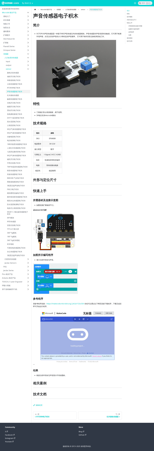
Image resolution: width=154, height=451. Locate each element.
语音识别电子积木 (14, 225)
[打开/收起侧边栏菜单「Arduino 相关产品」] (28, 278)
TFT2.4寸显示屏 (13, 229)
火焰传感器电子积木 (14, 84)
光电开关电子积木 (14, 103)
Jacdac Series (8, 270)
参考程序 (131, 32)
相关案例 (129, 38)
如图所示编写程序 (134, 29)
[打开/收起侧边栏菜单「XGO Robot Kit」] (28, 39)
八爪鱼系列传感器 (11, 58)
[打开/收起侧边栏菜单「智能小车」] (28, 23)
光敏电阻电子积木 (14, 137)
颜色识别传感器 (13, 73)
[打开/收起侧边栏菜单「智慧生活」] (28, 27)
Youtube (8, 441)
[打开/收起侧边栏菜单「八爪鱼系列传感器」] (28, 57)
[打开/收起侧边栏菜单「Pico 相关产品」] (28, 274)
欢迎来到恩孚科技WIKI (10, 9)
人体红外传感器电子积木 (16, 148)
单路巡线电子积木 (14, 80)
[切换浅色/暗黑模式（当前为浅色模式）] (135, 3)
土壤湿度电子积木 (14, 125)
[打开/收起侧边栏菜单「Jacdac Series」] (28, 270)
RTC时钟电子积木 (13, 88)
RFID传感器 (11, 221)
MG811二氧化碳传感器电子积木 (17, 213)
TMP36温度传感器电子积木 (17, 167)
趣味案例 (6, 31)
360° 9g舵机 (11, 233)
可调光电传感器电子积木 (16, 248)
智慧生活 (6, 27)
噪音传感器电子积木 (14, 170)
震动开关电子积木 (14, 110)
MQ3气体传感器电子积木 (16, 155)
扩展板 (5, 42)
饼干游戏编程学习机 (9, 289)
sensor (8, 69)
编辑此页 (39, 405)
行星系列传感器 (10, 259)
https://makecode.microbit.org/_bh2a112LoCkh (65, 304)
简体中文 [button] (28, 3)
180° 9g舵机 (11, 236)
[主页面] (35, 9)
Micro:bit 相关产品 (9, 12)
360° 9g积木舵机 (13, 240)
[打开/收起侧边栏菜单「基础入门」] (28, 16)
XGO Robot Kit (9, 39)
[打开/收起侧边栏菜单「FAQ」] (28, 266)
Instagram (9, 438)
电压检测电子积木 (14, 140)
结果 (130, 35)
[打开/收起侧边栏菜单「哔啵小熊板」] (28, 285)
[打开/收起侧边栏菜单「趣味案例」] (28, 31)
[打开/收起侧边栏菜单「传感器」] (28, 54)
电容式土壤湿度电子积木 (16, 208)
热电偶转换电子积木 (14, 114)
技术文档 (129, 41)
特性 (128, 14)
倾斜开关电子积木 (14, 76)
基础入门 (6, 16)
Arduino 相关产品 (9, 278)
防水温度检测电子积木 (15, 204)
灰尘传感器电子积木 (14, 251)
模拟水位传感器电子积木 (16, 200)
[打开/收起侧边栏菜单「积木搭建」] (28, 20)
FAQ (5, 267)
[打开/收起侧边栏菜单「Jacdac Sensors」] (28, 263)
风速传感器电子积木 (14, 174)
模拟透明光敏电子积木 (15, 193)
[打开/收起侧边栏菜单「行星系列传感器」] (28, 259)
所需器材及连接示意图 (135, 26)
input (8, 61)
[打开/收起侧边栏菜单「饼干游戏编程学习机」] (28, 289)
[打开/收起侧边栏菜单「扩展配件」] (28, 35)
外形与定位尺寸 (131, 20)
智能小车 (6, 24)
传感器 (5, 54)
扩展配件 (6, 35)
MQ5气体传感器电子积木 (16, 133)
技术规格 (129, 17)
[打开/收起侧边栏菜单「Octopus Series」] (28, 50)
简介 (128, 11)
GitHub (81, 435)
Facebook (9, 435)
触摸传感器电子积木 (14, 99)
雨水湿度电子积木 (14, 121)
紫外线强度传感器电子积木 (17, 197)
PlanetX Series (9, 46)
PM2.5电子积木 (13, 189)
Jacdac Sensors (10, 263)
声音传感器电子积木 (14, 91)
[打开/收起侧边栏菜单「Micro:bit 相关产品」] (28, 12)
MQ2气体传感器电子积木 (16, 129)
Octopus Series (9, 50)
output (8, 65)
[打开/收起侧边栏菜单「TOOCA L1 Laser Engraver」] (28, 281)
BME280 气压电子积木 (15, 178)
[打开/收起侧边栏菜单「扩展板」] (28, 42)
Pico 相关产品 (7, 274)
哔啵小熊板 (6, 285)
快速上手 (129, 23)
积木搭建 (6, 20)
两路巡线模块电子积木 (15, 182)
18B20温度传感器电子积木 (17, 144)
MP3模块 (10, 218)
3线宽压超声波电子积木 (16, 185)
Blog (80, 431)
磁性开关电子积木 (14, 159)
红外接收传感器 (13, 95)
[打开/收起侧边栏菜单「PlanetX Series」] (28, 46)
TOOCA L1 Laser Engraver (12, 282)
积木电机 (10, 244)
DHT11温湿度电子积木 (15, 118)
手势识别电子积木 (14, 163)
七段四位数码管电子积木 (16, 152)
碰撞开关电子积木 (14, 106)
